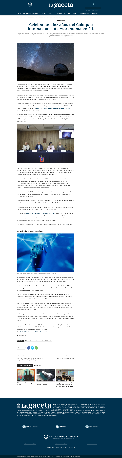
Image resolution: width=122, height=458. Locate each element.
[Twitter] (93, 4)
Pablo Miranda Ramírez (54, 39)
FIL (21, 17)
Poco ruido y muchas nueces (65, 358)
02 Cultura (19, 380)
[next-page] (20, 390)
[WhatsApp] (36, 348)
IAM (66, 224)
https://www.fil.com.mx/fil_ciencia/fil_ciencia (33, 331)
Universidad (62, 20)
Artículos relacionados (25, 365)
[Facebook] (89, 4)
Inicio (18, 17)
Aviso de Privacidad (61, 444)
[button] (93, 8)
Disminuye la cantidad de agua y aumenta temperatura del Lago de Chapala (30, 359)
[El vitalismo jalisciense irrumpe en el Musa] (26, 375)
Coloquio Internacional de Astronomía (34, 340)
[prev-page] (18, 390)
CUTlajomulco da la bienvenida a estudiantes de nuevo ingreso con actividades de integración (65, 384)
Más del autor (38, 365)
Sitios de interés (92, 444)
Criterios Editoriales (30, 444)
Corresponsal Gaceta (41, 380)
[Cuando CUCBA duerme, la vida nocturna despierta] (46, 375)
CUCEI (46, 340)
